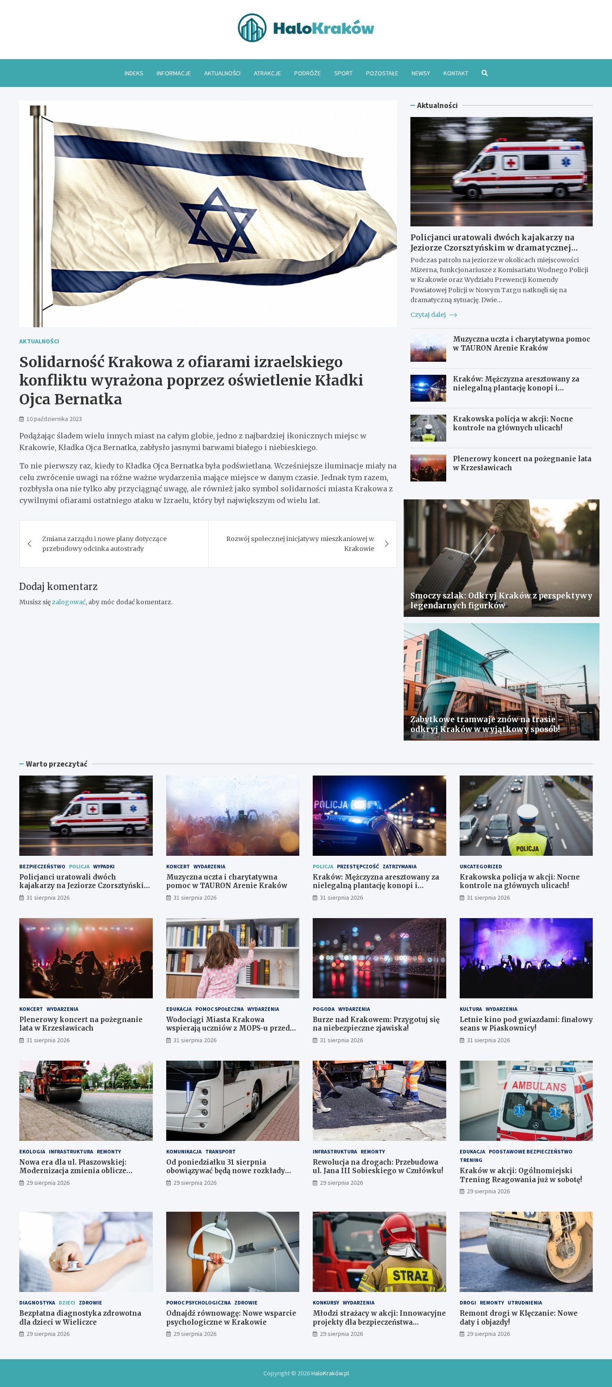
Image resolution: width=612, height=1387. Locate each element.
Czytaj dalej (428, 315)
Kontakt (456, 73)
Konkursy (326, 1302)
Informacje (174, 73)
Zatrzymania (400, 866)
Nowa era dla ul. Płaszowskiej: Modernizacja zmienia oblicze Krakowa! (72, 1171)
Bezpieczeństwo (42, 866)
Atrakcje (267, 73)
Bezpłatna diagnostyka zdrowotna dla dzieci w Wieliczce (80, 1317)
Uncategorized (481, 866)
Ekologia (32, 1151)
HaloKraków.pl (330, 1373)
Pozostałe (382, 73)
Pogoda (324, 1009)
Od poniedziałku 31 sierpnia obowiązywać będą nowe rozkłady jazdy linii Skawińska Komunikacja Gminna (229, 1175)
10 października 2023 (54, 419)
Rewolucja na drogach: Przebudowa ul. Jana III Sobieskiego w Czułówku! (378, 1166)
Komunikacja (184, 1151)
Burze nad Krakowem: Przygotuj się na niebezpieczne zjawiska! (376, 1024)
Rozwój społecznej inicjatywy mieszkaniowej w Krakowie (300, 544)
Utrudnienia (525, 1302)
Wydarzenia (209, 866)
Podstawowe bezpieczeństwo (531, 1151)
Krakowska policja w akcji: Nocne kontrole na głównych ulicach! (513, 423)
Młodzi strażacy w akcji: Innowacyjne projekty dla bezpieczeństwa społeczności (379, 1322)
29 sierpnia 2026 (47, 1183)
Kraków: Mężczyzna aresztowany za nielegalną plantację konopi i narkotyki (516, 388)
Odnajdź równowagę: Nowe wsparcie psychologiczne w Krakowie (231, 1317)
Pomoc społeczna (219, 1009)
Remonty (109, 1151)
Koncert (178, 866)
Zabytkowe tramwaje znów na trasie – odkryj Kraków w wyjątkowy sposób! (487, 724)
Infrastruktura (71, 1151)
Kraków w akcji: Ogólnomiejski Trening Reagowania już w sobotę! (521, 1175)
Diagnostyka (37, 1302)
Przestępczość (358, 866)
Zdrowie (90, 1302)
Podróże (307, 73)
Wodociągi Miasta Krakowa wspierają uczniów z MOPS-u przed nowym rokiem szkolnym (228, 1028)
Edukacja (179, 1009)
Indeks (134, 73)
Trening (471, 1160)
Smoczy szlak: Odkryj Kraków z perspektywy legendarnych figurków (501, 601)
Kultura (471, 1009)
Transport (220, 1151)
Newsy (421, 73)
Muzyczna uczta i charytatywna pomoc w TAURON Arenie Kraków (521, 343)
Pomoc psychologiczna (198, 1302)
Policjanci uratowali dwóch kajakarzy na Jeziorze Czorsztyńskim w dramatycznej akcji (492, 247)
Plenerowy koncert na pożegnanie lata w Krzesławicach (80, 1024)
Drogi (468, 1302)
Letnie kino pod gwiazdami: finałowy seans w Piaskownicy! (526, 1024)
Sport (343, 73)
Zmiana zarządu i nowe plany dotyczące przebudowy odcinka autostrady (104, 544)
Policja (79, 866)
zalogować (69, 602)
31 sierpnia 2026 (47, 897)
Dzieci (67, 1302)
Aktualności (222, 73)
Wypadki (104, 866)
